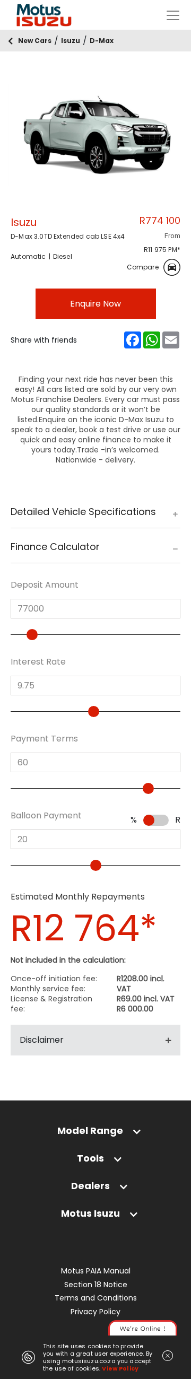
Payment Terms (44, 739)
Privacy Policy (95, 1312)
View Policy (120, 1368)
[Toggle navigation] (173, 15)
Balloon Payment (46, 815)
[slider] (32, 634)
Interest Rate (38, 662)
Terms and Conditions (96, 1298)
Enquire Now (95, 304)
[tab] (95, 517)
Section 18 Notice (95, 1285)
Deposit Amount (45, 585)
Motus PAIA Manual (96, 1271)
